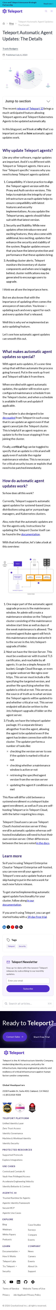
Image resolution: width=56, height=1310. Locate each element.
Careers (32, 1256)
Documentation (10, 1251)
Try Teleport (8, 1266)
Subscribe (28, 988)
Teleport (11, 946)
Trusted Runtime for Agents (16, 1198)
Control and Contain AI (13, 1171)
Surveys (32, 1230)
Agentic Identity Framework (16, 1203)
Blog (11, 23)
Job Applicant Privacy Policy (27, 1295)
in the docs (42, 843)
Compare (32, 1235)
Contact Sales (13, 1036)
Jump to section (18, 101)
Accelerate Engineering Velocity (18, 1181)
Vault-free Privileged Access (16, 1176)
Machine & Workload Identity (16, 1138)
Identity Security (10, 1143)
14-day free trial (37, 917)
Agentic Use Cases (11, 1213)
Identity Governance (12, 1133)
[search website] (47, 11)
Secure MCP (8, 1208)
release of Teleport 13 (30, 108)
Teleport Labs (9, 1261)
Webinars (7, 1229)
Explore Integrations (12, 1160)
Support (32, 1271)
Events (31, 1240)
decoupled (8, 417)
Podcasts (7, 1239)
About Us (32, 1266)
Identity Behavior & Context (16, 1186)
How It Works (9, 1256)
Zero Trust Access (11, 1128)
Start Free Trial (42, 1037)
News (31, 1251)
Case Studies (34, 1225)
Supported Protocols (12, 1155)
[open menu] (52, 11)
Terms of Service (10, 1288)
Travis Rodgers (10, 48)
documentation (30, 534)
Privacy (6, 1295)
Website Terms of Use (34, 1288)
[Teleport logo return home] (12, 11)
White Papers (9, 1234)
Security (22, 946)
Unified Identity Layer (13, 1123)
